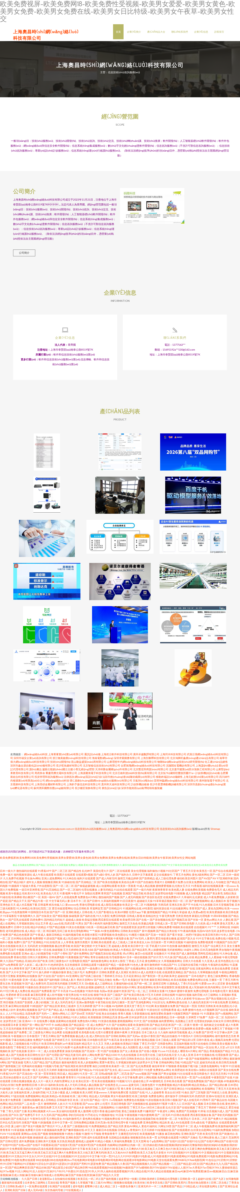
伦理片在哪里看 (104, 1032)
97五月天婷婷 (153, 994)
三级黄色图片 (147, 1084)
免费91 (18, 942)
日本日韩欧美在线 (214, 1103)
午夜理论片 (184, 1118)
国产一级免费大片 (92, 968)
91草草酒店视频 (162, 900)
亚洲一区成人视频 (33, 979)
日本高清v (101, 1122)
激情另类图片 (82, 942)
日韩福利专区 (65, 1099)
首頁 (118, 31)
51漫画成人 (173, 983)
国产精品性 (74, 870)
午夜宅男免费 (167, 915)
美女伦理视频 (139, 870)
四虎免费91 (37, 919)
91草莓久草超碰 (177, 912)
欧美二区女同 (81, 1099)
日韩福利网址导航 (169, 1062)
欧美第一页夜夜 (127, 885)
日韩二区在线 (219, 1182)
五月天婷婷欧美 (72, 949)
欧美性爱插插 (214, 912)
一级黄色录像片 (127, 1186)
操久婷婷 (44, 972)
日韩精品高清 (109, 1017)
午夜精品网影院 (228, 972)
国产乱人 (72, 987)
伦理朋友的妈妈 (203, 1021)
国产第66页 (78, 1013)
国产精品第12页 (186, 1039)
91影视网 (65, 893)
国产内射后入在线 (216, 1092)
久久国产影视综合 (103, 912)
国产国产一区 (57, 912)
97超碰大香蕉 (28, 885)
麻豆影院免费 (44, 1107)
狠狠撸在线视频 (123, 1182)
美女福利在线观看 (66, 1111)
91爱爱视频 (105, 934)
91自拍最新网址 (179, 908)
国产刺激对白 (227, 1133)
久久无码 (46, 1115)
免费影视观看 (205, 942)
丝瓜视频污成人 (215, 1111)
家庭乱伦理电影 (201, 915)
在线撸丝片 (160, 953)
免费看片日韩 (33, 1130)
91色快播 (171, 946)
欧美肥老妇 (178, 1069)
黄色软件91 (46, 987)
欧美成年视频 (24, 1137)
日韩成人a (123, 1130)
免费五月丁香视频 (222, 1028)
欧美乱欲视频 (86, 987)
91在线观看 (14, 1133)
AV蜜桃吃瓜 (156, 1081)
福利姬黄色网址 (100, 961)
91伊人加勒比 (79, 1017)
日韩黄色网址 (165, 1043)
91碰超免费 (135, 1122)
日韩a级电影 (106, 1073)
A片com (51, 1111)
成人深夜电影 (193, 893)
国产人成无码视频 (130, 897)
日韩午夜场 (202, 1039)
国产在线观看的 (181, 1130)
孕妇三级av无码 (116, 1058)
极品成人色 (82, 1036)
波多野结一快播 (127, 1178)
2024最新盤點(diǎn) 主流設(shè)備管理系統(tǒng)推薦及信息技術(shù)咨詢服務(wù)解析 (47, 665)
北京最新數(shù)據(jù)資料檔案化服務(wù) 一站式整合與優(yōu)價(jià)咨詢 (47, 492)
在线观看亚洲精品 (172, 972)
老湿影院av (46, 1178)
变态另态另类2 (218, 1073)
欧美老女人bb (142, 942)
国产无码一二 (44, 1013)
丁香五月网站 (48, 1036)
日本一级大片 (8, 870)
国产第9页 (208, 1032)
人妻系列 (149, 938)
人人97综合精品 (15, 1013)
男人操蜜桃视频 (157, 949)
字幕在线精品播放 (21, 1039)
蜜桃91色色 (195, 1009)
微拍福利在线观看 (26, 870)
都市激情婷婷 (152, 964)
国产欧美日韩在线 (134, 994)
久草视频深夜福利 (126, 1062)
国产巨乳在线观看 (18, 919)
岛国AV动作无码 (206, 930)
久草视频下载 (85, 1182)
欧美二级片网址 (79, 1096)
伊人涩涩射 (218, 983)
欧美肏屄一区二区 (119, 1066)
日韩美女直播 (157, 991)
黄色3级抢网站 (200, 874)
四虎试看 (69, 923)
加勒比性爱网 (92, 893)
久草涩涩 (110, 987)
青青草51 (71, 1077)
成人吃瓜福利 (71, 938)
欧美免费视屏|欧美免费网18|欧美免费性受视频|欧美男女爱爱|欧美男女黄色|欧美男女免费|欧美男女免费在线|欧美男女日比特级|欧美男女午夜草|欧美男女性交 (92, 857)
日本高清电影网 (209, 949)
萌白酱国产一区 (31, 897)
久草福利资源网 (56, 968)
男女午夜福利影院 (121, 1096)
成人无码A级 (35, 1190)
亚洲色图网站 (151, 1122)
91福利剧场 (190, 942)
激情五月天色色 (128, 923)
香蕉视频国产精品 (219, 1051)
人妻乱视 (228, 919)
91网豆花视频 (175, 942)
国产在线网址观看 (122, 1024)
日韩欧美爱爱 (107, 972)
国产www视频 (138, 1073)
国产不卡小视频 (102, 1006)
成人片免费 (194, 1032)
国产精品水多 (76, 1107)
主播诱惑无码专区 (128, 1133)
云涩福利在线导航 (188, 964)
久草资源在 (134, 1032)
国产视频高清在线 (100, 953)
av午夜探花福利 (72, 1043)
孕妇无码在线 (76, 1115)
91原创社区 (153, 1009)
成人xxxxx (124, 1069)
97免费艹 (202, 1017)
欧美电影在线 (87, 1032)
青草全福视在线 (99, 957)
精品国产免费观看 (41, 991)
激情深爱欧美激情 (161, 1013)
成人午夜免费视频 (213, 897)
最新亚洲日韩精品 (159, 979)
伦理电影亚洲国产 (79, 961)
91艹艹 (212, 927)
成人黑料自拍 (97, 1036)
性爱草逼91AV (93, 1028)
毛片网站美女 (54, 1118)
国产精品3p (85, 1069)
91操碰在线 (68, 882)
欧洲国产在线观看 (60, 1186)
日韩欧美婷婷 (147, 1178)
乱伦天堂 (171, 1107)
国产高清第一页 (91, 1051)
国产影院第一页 (151, 976)
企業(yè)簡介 (134, 31)
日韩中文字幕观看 (142, 874)
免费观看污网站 (220, 1058)
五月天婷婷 (147, 1130)
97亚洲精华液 (225, 878)
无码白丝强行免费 (10, 1084)
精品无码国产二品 (18, 1103)
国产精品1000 (108, 1054)
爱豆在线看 (23, 994)
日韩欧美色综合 (135, 1058)
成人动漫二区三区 (149, 1047)
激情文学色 (94, 1088)
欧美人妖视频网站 (88, 1062)
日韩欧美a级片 (16, 1186)
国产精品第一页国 (186, 1006)
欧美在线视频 (179, 979)
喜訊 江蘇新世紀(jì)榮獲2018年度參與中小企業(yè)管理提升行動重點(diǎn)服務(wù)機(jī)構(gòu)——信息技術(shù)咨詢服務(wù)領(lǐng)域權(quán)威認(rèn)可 (47, 449)
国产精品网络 (60, 1115)
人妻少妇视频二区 (43, 1002)
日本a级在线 (197, 1122)
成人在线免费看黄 (54, 1051)
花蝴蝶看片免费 (174, 882)
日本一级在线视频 (137, 957)
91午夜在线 (127, 1118)
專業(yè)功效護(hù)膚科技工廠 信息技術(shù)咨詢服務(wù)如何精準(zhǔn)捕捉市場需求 (120, 665)
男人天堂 (219, 1047)
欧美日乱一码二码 (88, 1178)
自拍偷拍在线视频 (65, 1178)
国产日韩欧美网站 (116, 1036)
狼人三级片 (221, 1137)
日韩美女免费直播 (61, 1088)
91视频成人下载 (25, 1017)
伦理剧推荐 (221, 1054)
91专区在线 (86, 994)
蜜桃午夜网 (120, 1032)
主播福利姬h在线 (123, 983)
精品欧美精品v (49, 1096)
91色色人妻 (137, 964)
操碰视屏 (74, 915)
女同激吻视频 (46, 946)
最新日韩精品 (54, 934)
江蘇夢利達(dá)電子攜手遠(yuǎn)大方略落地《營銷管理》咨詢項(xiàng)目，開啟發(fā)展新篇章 (193, 578)
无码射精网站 (175, 949)
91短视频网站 (193, 1088)
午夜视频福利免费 (51, 1130)
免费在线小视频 (224, 938)
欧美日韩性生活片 (35, 1054)
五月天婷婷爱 (84, 1006)
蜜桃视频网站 (125, 1021)
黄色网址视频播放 (26, 1009)
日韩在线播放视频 (21, 1081)
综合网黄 (57, 1032)
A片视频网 (208, 1009)
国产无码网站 (41, 1077)
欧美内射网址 (213, 987)
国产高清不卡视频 (13, 949)
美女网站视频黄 (36, 1111)
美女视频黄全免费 (164, 1006)
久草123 (43, 1084)
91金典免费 (77, 1047)
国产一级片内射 (142, 889)
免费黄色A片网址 (88, 897)
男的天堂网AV (85, 979)
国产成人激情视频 (186, 953)
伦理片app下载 (137, 912)
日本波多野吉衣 (138, 1017)
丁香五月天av (138, 1107)
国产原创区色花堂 (152, 897)
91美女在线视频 (75, 927)
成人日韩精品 (48, 1099)
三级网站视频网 (31, 1099)
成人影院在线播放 (111, 904)
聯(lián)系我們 (179, 31)
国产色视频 (100, 1058)
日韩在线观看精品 (158, 1017)
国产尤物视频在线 (137, 1103)
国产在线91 (58, 976)
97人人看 (61, 1126)
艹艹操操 (94, 930)
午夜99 (224, 1066)
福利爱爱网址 (167, 1021)
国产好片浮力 (156, 957)
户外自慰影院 (44, 885)
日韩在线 (87, 912)
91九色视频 (206, 904)
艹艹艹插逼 (20, 998)
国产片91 (32, 972)
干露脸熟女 (211, 1122)
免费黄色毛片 (214, 889)
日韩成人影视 (134, 915)
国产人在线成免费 (66, 897)
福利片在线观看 (86, 878)
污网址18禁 (165, 1126)
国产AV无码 (137, 938)
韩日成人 (62, 1073)
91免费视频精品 (97, 1126)
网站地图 (190, 857)
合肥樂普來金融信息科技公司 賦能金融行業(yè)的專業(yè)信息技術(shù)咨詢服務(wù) (193, 665)
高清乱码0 (31, 961)
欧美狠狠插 (94, 1017)
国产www (88, 1103)
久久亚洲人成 (210, 961)
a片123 (230, 1047)
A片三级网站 (210, 994)
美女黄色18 (126, 1039)
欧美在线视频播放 (105, 1081)
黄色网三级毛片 (12, 1107)
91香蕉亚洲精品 (61, 1017)
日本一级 (183, 1058)
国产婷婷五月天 (61, 1039)
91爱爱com (205, 983)
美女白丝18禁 (173, 1092)
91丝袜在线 (84, 1077)
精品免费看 (201, 957)
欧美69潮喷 (121, 912)
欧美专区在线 (155, 1182)
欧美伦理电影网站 (78, 930)
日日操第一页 (158, 942)
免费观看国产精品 (172, 1186)
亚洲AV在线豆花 (215, 1096)
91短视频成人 (73, 1190)
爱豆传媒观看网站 (62, 908)
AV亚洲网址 (73, 976)
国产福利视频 (109, 1178)
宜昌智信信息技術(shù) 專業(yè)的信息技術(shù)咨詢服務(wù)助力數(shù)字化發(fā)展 (120, 492)
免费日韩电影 (118, 915)
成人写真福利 (197, 987)
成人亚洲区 (122, 972)
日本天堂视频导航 (223, 904)
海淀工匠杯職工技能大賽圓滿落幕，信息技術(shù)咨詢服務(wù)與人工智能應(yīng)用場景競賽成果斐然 (120, 622)
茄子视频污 (233, 900)
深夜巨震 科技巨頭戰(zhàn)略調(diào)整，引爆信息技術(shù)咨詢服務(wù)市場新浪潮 (46, 578)
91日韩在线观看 (180, 1115)
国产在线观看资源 (126, 927)
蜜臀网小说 (91, 1186)
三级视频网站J (106, 1107)
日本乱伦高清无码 (10, 1122)
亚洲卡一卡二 (35, 1051)
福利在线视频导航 (145, 1118)
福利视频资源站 (23, 874)
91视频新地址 (107, 1115)
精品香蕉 (117, 953)
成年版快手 (171, 1096)
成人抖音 (5, 1126)
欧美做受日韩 (128, 919)
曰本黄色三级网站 (35, 1182)
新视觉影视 (181, 987)
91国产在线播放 (109, 1051)
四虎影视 (30, 949)
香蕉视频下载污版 (187, 1066)
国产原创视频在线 (160, 919)
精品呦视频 (230, 1118)
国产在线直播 (19, 1051)
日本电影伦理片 (219, 991)
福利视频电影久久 (43, 1047)
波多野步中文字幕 (147, 1062)
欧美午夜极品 (14, 893)
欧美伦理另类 (210, 1133)
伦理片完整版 (8, 976)
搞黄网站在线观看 (66, 1021)
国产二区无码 (162, 1115)
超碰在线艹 (184, 976)
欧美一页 (152, 1137)
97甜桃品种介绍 (20, 1058)
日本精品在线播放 (142, 1088)
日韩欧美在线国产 (130, 930)
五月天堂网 (139, 1141)
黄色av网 (123, 1017)
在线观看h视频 (84, 874)
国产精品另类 (116, 1126)
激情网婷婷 (50, 1103)
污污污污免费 (62, 1047)
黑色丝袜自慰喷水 (198, 1182)
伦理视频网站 (84, 1009)
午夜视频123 (18, 1036)
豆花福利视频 (182, 1043)
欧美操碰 (64, 1096)
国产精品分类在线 (166, 930)
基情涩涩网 (159, 983)
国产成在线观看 (12, 1069)
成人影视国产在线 (184, 968)
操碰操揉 (38, 1137)
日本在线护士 (199, 976)
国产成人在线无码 (188, 1099)
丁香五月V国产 (148, 1043)
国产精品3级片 (17, 882)
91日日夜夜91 (128, 900)
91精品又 (222, 1107)
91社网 (150, 1006)
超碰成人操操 (73, 919)
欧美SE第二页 (50, 1058)
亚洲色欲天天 (8, 904)
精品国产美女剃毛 (212, 893)
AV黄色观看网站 (110, 930)
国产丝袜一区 (195, 919)
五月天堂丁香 (60, 1107)
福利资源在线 (161, 908)
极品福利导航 (113, 1111)
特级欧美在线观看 (183, 927)
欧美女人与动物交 (215, 882)
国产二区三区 (60, 870)
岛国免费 (30, 1013)
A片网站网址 (79, 1088)
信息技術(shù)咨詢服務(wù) (90, 828)
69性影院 (147, 908)
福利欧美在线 (56, 1084)
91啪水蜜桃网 (146, 1115)
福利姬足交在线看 (214, 1024)
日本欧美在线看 (173, 1081)
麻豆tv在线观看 (144, 953)
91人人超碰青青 (154, 1092)
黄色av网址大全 (213, 919)
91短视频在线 (163, 1130)
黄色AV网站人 (132, 1126)
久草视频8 (225, 994)
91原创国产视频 (53, 938)
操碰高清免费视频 (102, 938)
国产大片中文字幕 (16, 972)
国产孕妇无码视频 (222, 1115)
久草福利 (186, 897)
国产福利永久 (124, 874)
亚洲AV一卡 (29, 1021)
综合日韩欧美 (81, 908)
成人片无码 (71, 1084)
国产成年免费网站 (78, 953)
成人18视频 (72, 1092)
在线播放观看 (70, 1032)
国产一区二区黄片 (181, 1024)
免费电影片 (92, 972)
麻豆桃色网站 (173, 1133)
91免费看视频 (164, 1084)
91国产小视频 (42, 1088)
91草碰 (171, 953)
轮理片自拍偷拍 (199, 1043)
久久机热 (200, 923)
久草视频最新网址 (171, 961)
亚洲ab (26, 953)
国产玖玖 (13, 1115)
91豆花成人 (173, 1051)
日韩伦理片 (137, 1069)
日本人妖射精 (184, 998)
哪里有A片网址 (189, 1051)
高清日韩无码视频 (57, 983)
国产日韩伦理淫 (9, 1141)
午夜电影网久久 (26, 915)
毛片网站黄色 (206, 1137)
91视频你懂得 (58, 972)
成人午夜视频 (67, 1009)
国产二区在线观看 (119, 870)
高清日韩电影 (119, 1103)
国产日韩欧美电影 (184, 923)
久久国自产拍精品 (13, 961)
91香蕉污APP (8, 1073)
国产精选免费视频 (193, 1081)
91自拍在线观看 (123, 889)
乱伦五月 (27, 1077)
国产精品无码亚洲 (160, 1024)
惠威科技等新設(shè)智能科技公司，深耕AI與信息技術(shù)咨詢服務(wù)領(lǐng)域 (120, 449)
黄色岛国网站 (216, 908)
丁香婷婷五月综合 (112, 976)
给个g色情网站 (155, 1141)
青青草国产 (28, 1028)
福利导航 (197, 994)
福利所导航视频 (178, 1032)
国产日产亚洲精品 (33, 942)
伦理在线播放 (89, 889)
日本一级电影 (177, 1017)
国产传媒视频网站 (199, 1058)
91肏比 (185, 1092)
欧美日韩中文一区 (138, 946)
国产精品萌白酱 (218, 1084)
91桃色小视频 (73, 1133)
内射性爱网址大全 (64, 1081)
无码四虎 (32, 946)
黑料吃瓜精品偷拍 (208, 953)
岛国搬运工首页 (184, 1021)
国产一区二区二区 (63, 885)
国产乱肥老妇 (53, 1062)
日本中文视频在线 (204, 1054)
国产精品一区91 (98, 1099)
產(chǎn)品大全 (156, 31)
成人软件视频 (55, 994)
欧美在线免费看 (221, 968)
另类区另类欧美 (206, 1006)
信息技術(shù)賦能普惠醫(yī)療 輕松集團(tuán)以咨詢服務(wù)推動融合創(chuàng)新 (46, 622)
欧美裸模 (16, 897)
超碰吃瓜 (99, 987)
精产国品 (203, 1051)
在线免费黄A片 (172, 897)
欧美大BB (87, 949)
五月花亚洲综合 (132, 976)
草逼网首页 (96, 908)
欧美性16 (134, 972)
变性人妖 (110, 874)
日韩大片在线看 (192, 961)
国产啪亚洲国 (68, 1066)
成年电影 (78, 1186)
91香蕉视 (196, 885)
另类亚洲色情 (183, 915)
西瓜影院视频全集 (200, 1115)
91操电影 (5, 1088)
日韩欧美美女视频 (219, 1043)
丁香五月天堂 (188, 870)
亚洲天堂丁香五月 (134, 1006)
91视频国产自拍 (223, 942)
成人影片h (41, 964)
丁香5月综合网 (189, 983)
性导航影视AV (117, 957)
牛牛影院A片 (185, 1036)
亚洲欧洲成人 (74, 912)
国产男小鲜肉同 (93, 923)
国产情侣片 (48, 1126)
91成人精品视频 (145, 885)
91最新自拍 (32, 987)
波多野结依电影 (164, 893)
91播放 (160, 1133)
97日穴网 (8, 991)
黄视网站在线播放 (26, 976)
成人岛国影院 (130, 1047)
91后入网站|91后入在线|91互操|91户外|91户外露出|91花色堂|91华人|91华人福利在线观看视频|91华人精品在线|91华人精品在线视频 (93, 1171)
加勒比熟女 (230, 893)
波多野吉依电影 (226, 930)
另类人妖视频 (112, 1043)
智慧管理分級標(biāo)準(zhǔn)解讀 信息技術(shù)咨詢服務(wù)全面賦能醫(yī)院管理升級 (193, 622)
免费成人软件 (8, 1009)
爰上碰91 (16, 1126)
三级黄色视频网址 (209, 1066)
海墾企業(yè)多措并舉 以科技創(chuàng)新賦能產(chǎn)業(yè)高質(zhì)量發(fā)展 (193, 449)
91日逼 (120, 1115)
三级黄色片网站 (42, 1032)
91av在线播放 (77, 991)
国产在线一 (142, 919)
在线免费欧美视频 (195, 889)
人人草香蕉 (67, 942)
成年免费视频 (27, 1141)
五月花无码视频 (12, 1028)
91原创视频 (152, 1099)
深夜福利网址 (203, 968)
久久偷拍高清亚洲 (198, 1002)
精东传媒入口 (57, 904)
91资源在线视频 (107, 1021)
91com (162, 1051)
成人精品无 (26, 1088)
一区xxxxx (230, 885)
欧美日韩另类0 (211, 934)
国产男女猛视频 (167, 1073)
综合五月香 (41, 923)
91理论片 (35, 1043)
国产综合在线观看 (223, 870)
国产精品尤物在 (103, 979)
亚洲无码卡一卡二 (149, 1186)
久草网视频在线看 (207, 972)
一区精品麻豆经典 (104, 927)
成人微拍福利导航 (54, 1137)
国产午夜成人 (38, 934)
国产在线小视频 (148, 1051)
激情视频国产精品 (157, 912)
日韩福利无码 (186, 1096)
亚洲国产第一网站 (29, 1024)
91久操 (168, 957)
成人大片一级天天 (43, 1081)
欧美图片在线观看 (64, 874)
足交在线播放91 (163, 874)
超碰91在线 (205, 1178)
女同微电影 (232, 1178)
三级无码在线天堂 (166, 1054)
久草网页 (191, 1017)
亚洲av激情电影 (85, 1002)
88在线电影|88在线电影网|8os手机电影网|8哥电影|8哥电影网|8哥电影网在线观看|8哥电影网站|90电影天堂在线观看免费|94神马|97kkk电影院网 (120, 1160)
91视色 (203, 964)
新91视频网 (148, 930)
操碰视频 (57, 949)
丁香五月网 (229, 979)
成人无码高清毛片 (65, 1002)
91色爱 (148, 1069)
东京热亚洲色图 (66, 1141)
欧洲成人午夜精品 (120, 949)
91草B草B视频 (219, 915)
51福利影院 (122, 1107)
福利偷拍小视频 (156, 870)
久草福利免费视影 (121, 1141)
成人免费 (182, 1009)
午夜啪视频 (130, 1115)
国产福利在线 (88, 915)
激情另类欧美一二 (82, 1058)
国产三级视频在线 (77, 1126)
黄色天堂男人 (228, 923)
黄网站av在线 (29, 1133)
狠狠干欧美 (100, 994)
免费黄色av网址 (162, 1069)
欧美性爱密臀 (84, 1066)
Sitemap (215, 828)
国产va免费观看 (9, 964)
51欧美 (89, 927)
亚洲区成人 (232, 1096)
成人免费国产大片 (100, 1024)
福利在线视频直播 (213, 885)
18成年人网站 (191, 949)
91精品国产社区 (189, 1062)
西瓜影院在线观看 (108, 919)
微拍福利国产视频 (108, 897)
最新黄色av (28, 1107)
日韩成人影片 (68, 979)
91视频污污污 (124, 1081)
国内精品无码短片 (54, 919)
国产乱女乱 (111, 1069)
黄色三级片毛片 (76, 972)
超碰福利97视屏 (158, 1103)
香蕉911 (159, 882)
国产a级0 (99, 874)
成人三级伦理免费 (165, 878)
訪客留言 (219, 31)
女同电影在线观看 (168, 1137)
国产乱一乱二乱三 (137, 991)
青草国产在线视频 (111, 893)
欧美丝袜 (140, 1182)
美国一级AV (48, 897)
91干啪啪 (95, 1133)
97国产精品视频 (56, 927)
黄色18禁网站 (100, 1009)
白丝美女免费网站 (194, 882)
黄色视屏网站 (145, 987)
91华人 (224, 934)
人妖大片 (62, 1103)
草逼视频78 (18, 983)
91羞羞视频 (72, 957)
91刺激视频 (44, 1122)
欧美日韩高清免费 (226, 1062)
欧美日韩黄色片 (200, 1073)
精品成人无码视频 (99, 1096)
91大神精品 (23, 908)
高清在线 (53, 1182)
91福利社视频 (184, 994)
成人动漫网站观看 (106, 885)
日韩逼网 (43, 904)
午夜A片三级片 (112, 998)
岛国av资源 (106, 991)
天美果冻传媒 (129, 998)
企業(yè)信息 (201, 31)
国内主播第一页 (121, 1002)
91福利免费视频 (221, 1130)
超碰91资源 (120, 991)
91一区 (15, 1088)
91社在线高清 (52, 942)
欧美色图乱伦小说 (226, 1006)
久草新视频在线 (141, 1013)
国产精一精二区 (143, 983)
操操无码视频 (73, 1051)
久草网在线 (223, 927)
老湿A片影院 (148, 1036)
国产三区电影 (198, 1092)
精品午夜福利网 (181, 1084)
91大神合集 (226, 953)
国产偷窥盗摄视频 (84, 885)
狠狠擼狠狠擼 (56, 1133)
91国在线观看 (16, 987)
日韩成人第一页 (164, 923)
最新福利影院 (69, 1062)
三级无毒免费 (57, 1077)
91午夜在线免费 (218, 1002)
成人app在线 (56, 923)
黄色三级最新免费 (132, 1111)
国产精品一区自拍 (203, 1047)
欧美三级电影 (140, 1096)
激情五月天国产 (201, 946)
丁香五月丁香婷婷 (206, 1107)
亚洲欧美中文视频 (45, 1141)
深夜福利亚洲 (21, 1092)
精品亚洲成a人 (199, 1084)
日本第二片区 (199, 1118)
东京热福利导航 (54, 1190)
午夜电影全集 (121, 938)
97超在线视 (18, 1096)
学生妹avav (198, 998)
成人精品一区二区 (35, 930)
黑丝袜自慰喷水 (12, 1077)
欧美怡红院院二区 (40, 908)
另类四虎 (163, 904)
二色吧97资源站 (192, 934)
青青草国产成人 (198, 908)
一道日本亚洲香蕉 (29, 889)
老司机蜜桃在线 (15, 930)
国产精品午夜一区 (37, 900)
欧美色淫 (149, 893)
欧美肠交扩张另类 (138, 979)
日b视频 (89, 983)
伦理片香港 (98, 1111)
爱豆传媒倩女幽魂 (165, 938)
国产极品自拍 (219, 1099)
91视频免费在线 (110, 1118)
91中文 (138, 1021)
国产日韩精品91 (113, 908)
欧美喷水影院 (90, 934)
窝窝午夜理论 (107, 1062)
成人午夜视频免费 (204, 1126)
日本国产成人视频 (192, 1103)
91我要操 (209, 1013)
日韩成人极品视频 (88, 1084)
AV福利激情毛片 (72, 1118)
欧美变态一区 (204, 870)
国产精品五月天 (36, 998)
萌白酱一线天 (30, 1069)
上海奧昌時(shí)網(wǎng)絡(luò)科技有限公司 (133, 828)
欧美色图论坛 (120, 934)
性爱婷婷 (11, 994)
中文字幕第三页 (102, 946)
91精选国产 (37, 1006)
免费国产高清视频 (186, 1111)
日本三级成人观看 (165, 1039)
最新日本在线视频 (106, 1130)
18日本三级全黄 (155, 1107)
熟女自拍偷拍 (109, 1013)
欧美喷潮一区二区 (166, 1118)
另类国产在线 (93, 1013)
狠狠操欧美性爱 (55, 998)
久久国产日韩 (30, 1178)
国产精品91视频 (213, 1081)
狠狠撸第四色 (138, 1137)
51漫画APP (164, 1028)
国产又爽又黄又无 (35, 968)
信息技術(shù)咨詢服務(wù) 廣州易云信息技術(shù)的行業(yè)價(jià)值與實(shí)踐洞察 (46, 535)
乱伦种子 (87, 870)
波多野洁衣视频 (146, 927)
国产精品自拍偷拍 (166, 1036)
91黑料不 (205, 1099)
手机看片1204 (157, 946)
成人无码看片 (138, 1009)
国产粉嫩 (152, 1073)
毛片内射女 (65, 1058)
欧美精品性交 (151, 915)
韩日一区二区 (180, 900)
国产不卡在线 (191, 904)
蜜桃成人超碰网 (85, 1141)
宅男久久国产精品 (34, 1062)
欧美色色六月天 (50, 893)
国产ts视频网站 (224, 1013)
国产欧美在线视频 (107, 882)
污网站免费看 (164, 927)
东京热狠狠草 (72, 964)
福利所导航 (91, 1107)
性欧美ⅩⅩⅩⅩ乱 (31, 893)
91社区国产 (173, 870)
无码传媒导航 (79, 1039)
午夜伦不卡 (77, 893)
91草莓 (202, 1111)
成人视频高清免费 (220, 1039)
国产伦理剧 (52, 1054)
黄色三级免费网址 (218, 976)
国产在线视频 (150, 1021)
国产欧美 (42, 961)
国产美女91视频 (31, 1126)
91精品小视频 (103, 1141)
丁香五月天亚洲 (225, 1088)
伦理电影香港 (168, 1009)
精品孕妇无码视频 (92, 998)
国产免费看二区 (23, 1032)
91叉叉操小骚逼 (55, 1092)
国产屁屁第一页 (59, 1028)
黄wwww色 (72, 904)
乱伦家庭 (197, 897)
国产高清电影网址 (141, 1002)
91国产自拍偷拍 (144, 882)
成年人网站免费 (91, 1054)
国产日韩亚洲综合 (174, 1088)
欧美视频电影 (147, 1133)
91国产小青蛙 (60, 953)
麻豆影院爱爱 (38, 994)
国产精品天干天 (17, 900)
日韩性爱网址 (232, 1021)
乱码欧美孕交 (169, 976)
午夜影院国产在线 (221, 1077)
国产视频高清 (179, 919)
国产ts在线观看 (202, 1077)
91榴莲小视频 (137, 934)
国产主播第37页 (110, 1088)
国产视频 (43, 1133)
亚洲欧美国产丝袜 (15, 1190)
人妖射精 (230, 897)
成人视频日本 (218, 900)
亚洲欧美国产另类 (191, 1133)
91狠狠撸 (179, 893)
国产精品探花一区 (79, 1024)
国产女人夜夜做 (129, 1051)
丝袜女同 (218, 1021)
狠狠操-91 (197, 1013)
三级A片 (158, 1088)
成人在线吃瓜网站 (111, 1047)
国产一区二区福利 (70, 889)
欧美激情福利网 (224, 1126)
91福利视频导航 (72, 934)
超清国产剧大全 (186, 938)
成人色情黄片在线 (151, 972)
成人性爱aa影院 (197, 912)
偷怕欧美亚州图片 (187, 878)
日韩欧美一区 (188, 1178)
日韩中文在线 (22, 927)
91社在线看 (184, 1073)
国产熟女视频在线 (216, 998)
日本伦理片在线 (146, 1054)
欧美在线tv (192, 1069)
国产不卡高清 (60, 991)
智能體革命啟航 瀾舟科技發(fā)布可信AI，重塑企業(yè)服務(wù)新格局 (193, 535)
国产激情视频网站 (199, 900)
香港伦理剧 (20, 957)
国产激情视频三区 (10, 1066)
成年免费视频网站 (114, 968)
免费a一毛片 (120, 979)
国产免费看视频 (66, 1036)
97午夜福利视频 (187, 930)
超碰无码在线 (207, 1062)
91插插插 (35, 1058)
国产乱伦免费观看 (140, 1066)
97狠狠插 (171, 1066)
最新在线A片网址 (126, 987)
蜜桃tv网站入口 (61, 1013)
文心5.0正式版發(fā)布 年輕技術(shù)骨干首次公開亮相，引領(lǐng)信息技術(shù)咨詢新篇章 (193, 492)
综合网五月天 (218, 946)
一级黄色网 (123, 964)
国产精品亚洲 (52, 1006)
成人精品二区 (108, 1186)
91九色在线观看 (100, 1077)
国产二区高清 (121, 1073)
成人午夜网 (212, 923)
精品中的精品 (38, 927)
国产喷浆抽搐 (15, 1062)
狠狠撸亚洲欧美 (52, 882)
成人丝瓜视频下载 (26, 904)
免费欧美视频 (110, 1028)
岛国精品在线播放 (119, 1137)
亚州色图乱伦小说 (228, 961)
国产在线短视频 (186, 1107)
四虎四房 (200, 1096)
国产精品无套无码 (70, 1054)
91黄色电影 (15, 979)
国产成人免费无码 (35, 983)
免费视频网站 (33, 1096)
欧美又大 (21, 946)
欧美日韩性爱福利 (51, 1043)
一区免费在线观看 (37, 1186)
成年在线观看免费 (97, 1137)
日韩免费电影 (57, 957)
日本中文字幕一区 (62, 1122)
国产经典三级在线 (90, 976)
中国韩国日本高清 (38, 912)
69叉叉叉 (90, 1130)
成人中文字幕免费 (127, 1077)
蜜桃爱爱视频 (164, 885)
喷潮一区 (198, 1024)
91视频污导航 (51, 1066)
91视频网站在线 (132, 908)
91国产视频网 (76, 1028)
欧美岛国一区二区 (129, 1028)
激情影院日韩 (29, 1084)
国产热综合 (190, 972)
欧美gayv (5, 912)
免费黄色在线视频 (134, 1099)
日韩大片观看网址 (37, 957)
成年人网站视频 (147, 1077)
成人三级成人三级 (122, 942)
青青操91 (135, 1130)
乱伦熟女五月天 (181, 885)
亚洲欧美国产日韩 (76, 1137)
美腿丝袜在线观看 (67, 1069)
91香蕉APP (44, 870)
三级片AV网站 (103, 1182)
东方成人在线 (73, 968)
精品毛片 (87, 1043)
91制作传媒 (92, 991)
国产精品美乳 (140, 949)
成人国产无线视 (15, 1054)
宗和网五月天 (76, 983)
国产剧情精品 (147, 878)
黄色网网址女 (153, 961)
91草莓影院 (10, 915)
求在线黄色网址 (208, 1186)
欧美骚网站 (208, 1088)
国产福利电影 (52, 979)
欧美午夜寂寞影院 (164, 987)
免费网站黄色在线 (176, 1002)
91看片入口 (175, 1103)
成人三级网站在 (103, 983)
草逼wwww (100, 1092)
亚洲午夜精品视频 (144, 1039)
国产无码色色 (43, 1017)
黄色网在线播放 (91, 1118)
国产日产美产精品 (48, 1009)
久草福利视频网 (110, 900)
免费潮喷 (38, 938)
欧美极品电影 (146, 923)
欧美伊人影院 (117, 961)
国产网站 (84, 957)
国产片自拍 (44, 976)
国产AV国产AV (207, 878)
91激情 (86, 1133)
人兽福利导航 (38, 1092)
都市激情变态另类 (225, 1036)
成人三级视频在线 (18, 1043)
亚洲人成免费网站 (51, 878)
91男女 (79, 923)
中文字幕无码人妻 (59, 900)
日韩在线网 (168, 994)
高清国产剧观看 (23, 1002)
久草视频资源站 (25, 923)
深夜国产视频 (29, 1122)
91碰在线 (5, 897)
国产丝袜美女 (44, 915)
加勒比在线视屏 (208, 1069)
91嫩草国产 (150, 1111)
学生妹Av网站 (33, 878)
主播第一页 (215, 979)
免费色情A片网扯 (87, 1021)
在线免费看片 (169, 1058)
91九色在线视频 (127, 1054)
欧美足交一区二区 (132, 904)
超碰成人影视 (119, 946)
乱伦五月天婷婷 (47, 1069)
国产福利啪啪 (102, 949)
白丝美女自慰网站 (201, 1130)
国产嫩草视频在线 (73, 1130)
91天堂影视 (75, 1103)
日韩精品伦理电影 (167, 1178)
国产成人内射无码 (106, 878)
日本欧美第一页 (183, 1077)
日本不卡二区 (78, 900)
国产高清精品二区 (86, 882)
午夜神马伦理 (38, 1118)
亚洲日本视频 (154, 968)
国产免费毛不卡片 (30, 1115)
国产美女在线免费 (228, 1069)
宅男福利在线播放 (32, 1066)
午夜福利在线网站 (218, 964)
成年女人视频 (34, 882)
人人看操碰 (215, 957)
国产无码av (133, 1036)
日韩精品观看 (89, 964)
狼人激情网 (84, 1111)
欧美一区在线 (44, 949)
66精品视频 (61, 1024)
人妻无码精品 (105, 889)
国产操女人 (59, 987)
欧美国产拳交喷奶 (81, 946)
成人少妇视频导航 (40, 953)
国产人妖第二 (27, 964)
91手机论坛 (91, 1115)
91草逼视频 (18, 1130)
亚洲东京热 (175, 904)
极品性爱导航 (62, 946)
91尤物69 (170, 991)
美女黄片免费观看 (10, 1099)
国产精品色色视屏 (18, 934)
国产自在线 (221, 1009)
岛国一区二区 (216, 1017)
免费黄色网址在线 (197, 979)
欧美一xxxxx (231, 908)
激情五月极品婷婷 (128, 878)
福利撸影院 (184, 946)
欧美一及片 (36, 1103)
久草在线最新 (168, 1047)
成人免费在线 (22, 991)
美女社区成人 (153, 1058)
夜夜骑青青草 (160, 889)
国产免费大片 (216, 1118)
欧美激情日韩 (141, 1024)
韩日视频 (8, 1002)
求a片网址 (128, 953)
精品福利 (73, 1073)
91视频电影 (151, 904)
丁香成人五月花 (135, 961)
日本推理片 (33, 1036)
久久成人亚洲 (185, 1054)
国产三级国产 (115, 994)
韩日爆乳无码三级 (56, 930)
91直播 (234, 964)
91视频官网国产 (181, 1013)
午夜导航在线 (103, 1002)
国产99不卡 (47, 1024)
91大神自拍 (69, 878)
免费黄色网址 (156, 1096)
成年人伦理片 (102, 1103)
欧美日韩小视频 (168, 1099)
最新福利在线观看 (12, 1182)
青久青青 (126, 1088)
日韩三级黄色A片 (58, 961)
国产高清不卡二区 (182, 1126)
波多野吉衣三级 (12, 1021)
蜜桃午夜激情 (185, 991)
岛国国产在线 (137, 1092)
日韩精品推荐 (184, 1047)
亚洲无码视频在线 (119, 1009)
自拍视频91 (201, 927)
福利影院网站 (111, 923)
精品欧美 (164, 1122)
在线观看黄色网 (228, 1122)
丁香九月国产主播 (16, 1111)
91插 (113, 1077)
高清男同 (234, 1137)
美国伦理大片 (101, 870)
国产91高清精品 (49, 889)
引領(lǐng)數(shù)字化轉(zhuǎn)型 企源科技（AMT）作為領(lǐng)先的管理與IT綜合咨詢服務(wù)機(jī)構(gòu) (120, 708)
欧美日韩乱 (42, 1028)
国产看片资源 (175, 934)
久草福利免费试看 (117, 1092)
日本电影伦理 (95, 1039)
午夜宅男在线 (71, 994)
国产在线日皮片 (20, 1118)
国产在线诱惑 (108, 1084)
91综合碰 (98, 1069)
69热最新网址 (232, 1081)
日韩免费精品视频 (84, 1122)
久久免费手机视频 (13, 878)
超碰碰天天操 (145, 900)
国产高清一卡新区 (155, 934)
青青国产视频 (68, 1182)
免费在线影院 (165, 1077)
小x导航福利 (116, 1099)
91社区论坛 (159, 1002)
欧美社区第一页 (85, 1081)
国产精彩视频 (60, 915)
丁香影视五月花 (23, 1047)
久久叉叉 (98, 1043)
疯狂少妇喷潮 (100, 1066)
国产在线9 (85, 938)
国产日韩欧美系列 (175, 1182)
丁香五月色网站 (182, 874)
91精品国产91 (168, 964)
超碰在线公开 (141, 1081)
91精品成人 (191, 1186)
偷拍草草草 (158, 1066)
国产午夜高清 (111, 1039)
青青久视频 (124, 1013)
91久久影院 (103, 915)
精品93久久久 (167, 998)
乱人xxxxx (122, 1084)
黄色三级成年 (68, 1006)
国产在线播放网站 (135, 968)
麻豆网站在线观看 (18, 1006)
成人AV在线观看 (180, 1122)
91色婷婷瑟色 (56, 964)
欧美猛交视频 (90, 919)
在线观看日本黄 (9, 1024)
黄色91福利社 (149, 1126)
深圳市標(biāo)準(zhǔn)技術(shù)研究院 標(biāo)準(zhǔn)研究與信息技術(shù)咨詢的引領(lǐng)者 (120, 535)
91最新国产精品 (106, 964)
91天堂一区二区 (88, 1073)
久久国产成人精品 (148, 998)
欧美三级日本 (92, 1047)
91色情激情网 (19, 912)
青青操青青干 (110, 1133)
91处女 (4, 968)
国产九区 (218, 1178)
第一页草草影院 (47, 1073)
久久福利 (163, 1032)
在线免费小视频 (46, 1021)
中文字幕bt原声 (223, 1032)
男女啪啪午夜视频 (229, 949)
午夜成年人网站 (166, 1111)
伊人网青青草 (17, 968)
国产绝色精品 (73, 998)
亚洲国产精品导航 (133, 893)
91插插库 (13, 885)
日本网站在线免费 (21, 938)
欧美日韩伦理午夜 (117, 1122)
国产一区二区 (218, 874)
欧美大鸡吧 (86, 1092)
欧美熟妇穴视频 (129, 1043)
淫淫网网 (168, 968)
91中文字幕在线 (205, 938)
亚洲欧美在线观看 (101, 942)
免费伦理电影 (201, 991)
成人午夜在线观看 (43, 874)
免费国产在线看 (42, 1039)
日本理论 (233, 1084)
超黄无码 (133, 1084)
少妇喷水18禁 (149, 1028)
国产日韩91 (93, 900)
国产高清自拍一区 (27, 1073)
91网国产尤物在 (188, 1137)
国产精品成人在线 (183, 957)
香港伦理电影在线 (89, 904)
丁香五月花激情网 (181, 1028)
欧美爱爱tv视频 (202, 1028)
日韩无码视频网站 (204, 1036)
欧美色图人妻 (176, 889)
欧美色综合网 (126, 882)
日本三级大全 (149, 1032)
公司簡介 (24, 252)
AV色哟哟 (117, 1006)
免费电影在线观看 (10, 953)
